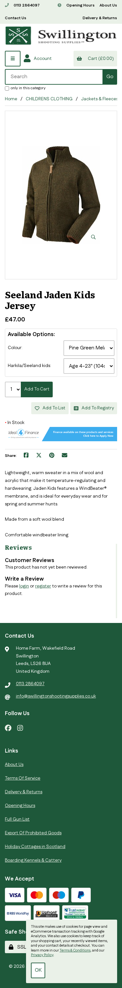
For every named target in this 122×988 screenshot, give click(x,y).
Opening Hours (80, 5)
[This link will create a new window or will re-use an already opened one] (26, 456)
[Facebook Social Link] (8, 727)
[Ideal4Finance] (61, 440)
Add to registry (97, 408)
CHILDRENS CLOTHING (49, 99)
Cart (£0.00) (100, 58)
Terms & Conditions (75, 950)
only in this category (28, 88)
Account (42, 58)
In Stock (14, 422)
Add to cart (36, 389)
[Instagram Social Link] (20, 727)
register (43, 586)
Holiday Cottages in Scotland (35, 846)
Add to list (53, 408)
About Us (108, 5)
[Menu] (12, 58)
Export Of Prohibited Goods (33, 833)
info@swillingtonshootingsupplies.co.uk (56, 696)
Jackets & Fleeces (99, 99)
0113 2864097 (26, 5)
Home (11, 99)
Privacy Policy (42, 955)
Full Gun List (17, 819)
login (24, 586)
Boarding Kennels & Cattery (33, 860)
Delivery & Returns (100, 18)
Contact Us (15, 18)
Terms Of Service (22, 778)
